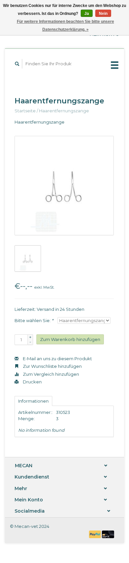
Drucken (32, 381)
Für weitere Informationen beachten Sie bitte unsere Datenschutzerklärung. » (65, 25)
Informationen (33, 401)
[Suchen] (17, 64)
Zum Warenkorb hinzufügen (70, 339)
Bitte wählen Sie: (34, 320)
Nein (103, 13)
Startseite (25, 110)
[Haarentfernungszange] (64, 185)
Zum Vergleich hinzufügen (50, 374)
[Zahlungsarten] (95, 533)
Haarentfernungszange (64, 110)
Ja (86, 13)
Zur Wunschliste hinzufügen (52, 366)
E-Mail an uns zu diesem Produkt (57, 358)
